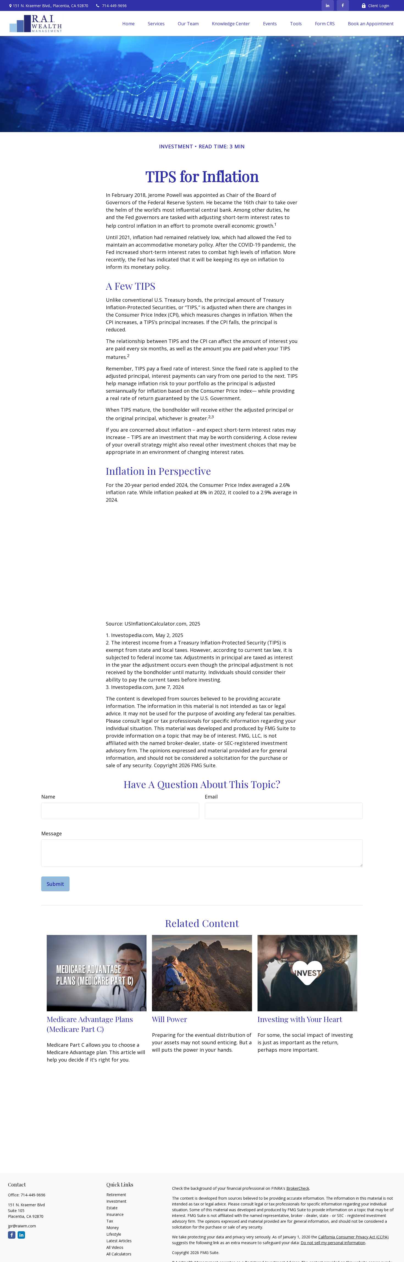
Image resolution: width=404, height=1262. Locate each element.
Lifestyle (113, 1234)
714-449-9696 (114, 5)
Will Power (169, 1019)
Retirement (116, 1194)
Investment (116, 1201)
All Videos (114, 1247)
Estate (112, 1207)
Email (211, 796)
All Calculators (118, 1254)
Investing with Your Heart (300, 1019)
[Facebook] (343, 5)
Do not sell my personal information (333, 1242)
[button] (128, 23)
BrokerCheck (297, 1188)
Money (112, 1227)
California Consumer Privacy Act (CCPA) (353, 1236)
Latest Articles (119, 1240)
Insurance (115, 1214)
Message (51, 833)
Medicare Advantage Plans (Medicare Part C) (90, 1024)
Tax (109, 1221)
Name (48, 796)
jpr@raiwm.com (22, 1226)
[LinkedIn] (328, 5)
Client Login (378, 5)
